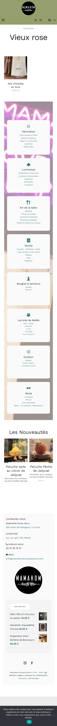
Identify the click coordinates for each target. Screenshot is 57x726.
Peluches (23, 481)
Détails (11, 71)
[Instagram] (25, 663)
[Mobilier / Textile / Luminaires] (28, 362)
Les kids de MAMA (11, 481)
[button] (7, 60)
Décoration (9, 478)
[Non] (53, 716)
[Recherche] (49, 20)
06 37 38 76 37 (13, 548)
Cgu (45, 672)
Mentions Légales (16, 675)
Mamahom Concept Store (20, 672)
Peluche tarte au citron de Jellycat (16, 471)
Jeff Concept (33, 678)
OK (29, 722)
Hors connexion (20, 478)
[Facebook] (32, 663)
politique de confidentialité (36, 675)
